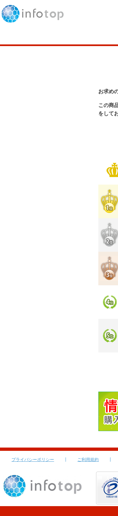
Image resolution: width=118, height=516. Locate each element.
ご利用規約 (88, 459)
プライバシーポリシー (32, 459)
